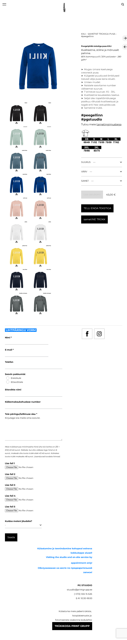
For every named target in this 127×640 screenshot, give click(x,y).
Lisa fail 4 (10, 495)
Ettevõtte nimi (13, 389)
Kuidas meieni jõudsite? (18, 521)
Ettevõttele (17, 382)
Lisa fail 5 (10, 506)
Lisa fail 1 (10, 463)
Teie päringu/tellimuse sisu (20, 414)
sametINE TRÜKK (94, 219)
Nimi (8, 337)
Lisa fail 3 (10, 485)
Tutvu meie (88, 124)
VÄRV (84, 171)
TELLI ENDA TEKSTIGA (97, 208)
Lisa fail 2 (10, 474)
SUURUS (86, 162)
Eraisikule (16, 378)
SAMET (85, 180)
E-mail (9, 349)
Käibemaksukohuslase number (23, 401)
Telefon (9, 362)
